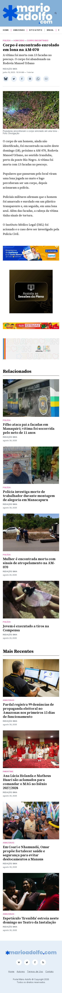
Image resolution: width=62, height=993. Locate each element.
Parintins (8, 771)
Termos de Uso (35, 971)
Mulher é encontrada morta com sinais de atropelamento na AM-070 (29, 563)
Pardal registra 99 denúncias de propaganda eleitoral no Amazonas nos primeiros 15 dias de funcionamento (29, 710)
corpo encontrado (37, 40)
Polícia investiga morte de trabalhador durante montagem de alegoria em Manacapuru (29, 496)
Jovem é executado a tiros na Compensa (26, 628)
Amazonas (19, 30)
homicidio (19, 40)
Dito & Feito (35, 30)
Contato (49, 971)
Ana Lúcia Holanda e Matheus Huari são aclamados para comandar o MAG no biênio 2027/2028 (27, 782)
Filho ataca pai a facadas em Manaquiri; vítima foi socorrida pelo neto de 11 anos (28, 428)
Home (6, 30)
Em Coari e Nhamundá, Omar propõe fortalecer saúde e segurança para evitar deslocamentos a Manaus (26, 853)
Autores (21, 971)
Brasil (50, 30)
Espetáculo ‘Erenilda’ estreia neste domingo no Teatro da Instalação (31, 920)
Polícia (7, 40)
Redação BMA (10, 69)
